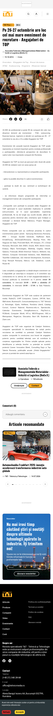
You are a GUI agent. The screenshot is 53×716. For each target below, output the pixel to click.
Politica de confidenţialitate (39, 602)
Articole (5, 602)
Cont (4, 634)
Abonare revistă (34, 622)
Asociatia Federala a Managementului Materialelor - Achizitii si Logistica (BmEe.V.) (34, 372)
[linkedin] (15, 119)
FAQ (30, 617)
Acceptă (20, 712)
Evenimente (7, 623)
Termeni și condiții (35, 607)
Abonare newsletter (26, 574)
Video (5, 618)
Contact (35, 385)
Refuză (6, 712)
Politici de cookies (35, 612)
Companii (6, 613)
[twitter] (20, 119)
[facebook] (10, 119)
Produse (6, 607)
